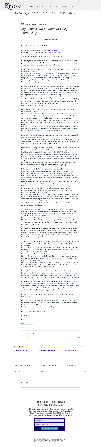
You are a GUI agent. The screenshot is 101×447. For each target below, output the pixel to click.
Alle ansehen (84, 346)
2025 (44, 13)
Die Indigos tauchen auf (22, 365)
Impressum (54, 445)
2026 (35, 13)
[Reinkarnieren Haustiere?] (50, 356)
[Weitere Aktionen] (79, 24)
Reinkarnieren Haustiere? (49, 365)
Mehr (72, 13)
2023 (62, 13)
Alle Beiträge (21, 13)
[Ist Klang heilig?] (76, 356)
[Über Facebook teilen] (22, 333)
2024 (53, 13)
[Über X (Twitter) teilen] (26, 333)
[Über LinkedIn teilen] (30, 333)
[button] (49, 6)
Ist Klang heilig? (71, 365)
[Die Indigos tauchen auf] (24, 356)
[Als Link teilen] (33, 333)
